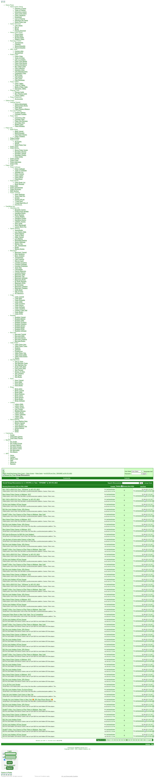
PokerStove (18, 179)
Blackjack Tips (20, 276)
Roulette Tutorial (20, 317)
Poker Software (20, 169)
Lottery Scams (19, 407)
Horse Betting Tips (21, 426)
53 (122, 740)
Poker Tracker (19, 174)
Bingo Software (20, 401)
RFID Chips (18, 75)
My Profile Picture (16, 443)
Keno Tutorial (19, 380)
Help (11, 460)
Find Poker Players (16, 438)
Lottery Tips (19, 416)
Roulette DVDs (20, 329)
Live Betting (19, 239)
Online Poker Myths (21, 106)
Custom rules (19, 51)
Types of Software (21, 170)
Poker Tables (19, 83)
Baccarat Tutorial (20, 334)
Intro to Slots (19, 361)
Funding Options (20, 112)
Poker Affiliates (20, 126)
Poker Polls (14, 164)
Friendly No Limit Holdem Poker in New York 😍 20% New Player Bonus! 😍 (28, 699)
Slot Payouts (19, 370)
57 (131, 740)
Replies (118, 486)
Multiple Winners (20, 411)
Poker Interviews (15, 162)
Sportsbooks (19, 230)
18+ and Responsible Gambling (69, 776)
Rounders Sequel (20, 153)
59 (136, 740)
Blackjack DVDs (20, 283)
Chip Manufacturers (21, 71)
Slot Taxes (18, 375)
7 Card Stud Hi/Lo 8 (21, 203)
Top (152, 744)
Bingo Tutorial (19, 390)
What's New (14, 459)
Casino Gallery (19, 95)
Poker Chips (19, 56)
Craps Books (19, 312)
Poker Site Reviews (21, 121)
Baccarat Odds (20, 336)
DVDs (17, 431)
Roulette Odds (19, 320)
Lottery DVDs (19, 418)
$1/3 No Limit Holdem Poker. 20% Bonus (16, 509)
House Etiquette (20, 46)
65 (138, 740)
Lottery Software (20, 414)
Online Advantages (21, 104)
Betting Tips (19, 244)
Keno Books (19, 385)
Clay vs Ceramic (20, 59)
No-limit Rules (19, 37)
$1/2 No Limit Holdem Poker (12, 639)
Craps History (19, 305)
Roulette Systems (21, 322)
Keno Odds (18, 382)
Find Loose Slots (20, 368)
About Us (13, 462)
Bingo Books (19, 399)
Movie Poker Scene (21, 150)
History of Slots (20, 372)
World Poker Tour (20, 145)
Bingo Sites (18, 389)
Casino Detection (20, 271)
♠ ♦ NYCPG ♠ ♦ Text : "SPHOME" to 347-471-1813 (58, 473)
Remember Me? (148, 471)
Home (12, 455)
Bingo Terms (19, 396)
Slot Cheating (19, 373)
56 (129, 740)
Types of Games (20, 10)
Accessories (19, 99)
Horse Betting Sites (21, 421)
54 (124, 740)
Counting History (20, 273)
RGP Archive (14, 191)
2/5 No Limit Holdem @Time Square (14, 504)
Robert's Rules (19, 39)
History (17, 358)
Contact (12, 457)
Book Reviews (19, 184)
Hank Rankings (20, 194)
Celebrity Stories (20, 222)
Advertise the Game (21, 20)
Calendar (127, 478)
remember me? (11, 759)
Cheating (18, 44)
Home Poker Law (20, 22)
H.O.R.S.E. (18, 204)
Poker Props (14, 160)
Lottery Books (19, 413)
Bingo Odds (18, 392)
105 (141, 740)
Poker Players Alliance (22, 109)
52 (119, 740)
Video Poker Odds (21, 355)
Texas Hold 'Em (20, 196)
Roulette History (20, 326)
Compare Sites (20, 119)
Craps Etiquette (20, 300)
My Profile (13, 442)
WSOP (17, 143)
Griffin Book (19, 290)
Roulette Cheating (20, 324)
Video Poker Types (21, 346)
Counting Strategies (21, 266)
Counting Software (21, 264)
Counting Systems (21, 262)
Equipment (18, 17)
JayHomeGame (110, 489)
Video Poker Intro (20, 344)
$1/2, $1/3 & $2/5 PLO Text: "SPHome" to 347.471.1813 (21, 489)
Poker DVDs (19, 157)
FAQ (17, 478)
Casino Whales (20, 216)
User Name (128, 471)
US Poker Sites (20, 123)
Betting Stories (20, 249)
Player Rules (19, 34)
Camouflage (19, 269)
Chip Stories (19, 77)
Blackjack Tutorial (21, 252)
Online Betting (19, 233)
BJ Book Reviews (20, 281)
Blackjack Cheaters (21, 288)
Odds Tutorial (19, 237)
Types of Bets (19, 235)
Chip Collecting (20, 68)
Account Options (15, 445)
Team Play (18, 268)
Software (18, 349)
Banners (13, 464)
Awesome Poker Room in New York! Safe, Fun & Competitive (23, 614)
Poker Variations (20, 15)
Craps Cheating (20, 309)
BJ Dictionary (19, 285)
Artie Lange (18, 223)
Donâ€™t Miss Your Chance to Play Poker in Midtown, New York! (24, 514)
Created (113, 486)
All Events (18, 141)
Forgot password (9, 765)
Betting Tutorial (20, 423)
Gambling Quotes (20, 218)
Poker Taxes (14, 146)
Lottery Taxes (19, 406)
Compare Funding (20, 114)
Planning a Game (20, 8)
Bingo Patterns (20, 394)
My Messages (15, 450)
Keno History (19, 384)
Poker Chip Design (21, 63)
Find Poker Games (16, 436)
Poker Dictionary (15, 189)
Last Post (143, 486)
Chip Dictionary (20, 80)
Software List (19, 172)
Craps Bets (18, 298)
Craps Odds (19, 302)
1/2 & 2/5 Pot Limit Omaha (11, 684)
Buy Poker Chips (20, 66)
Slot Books (18, 377)
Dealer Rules (19, 36)
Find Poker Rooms (21, 135)
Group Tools (148, 483)
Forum (12, 435)
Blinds (17, 29)
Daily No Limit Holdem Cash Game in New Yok (18, 694)
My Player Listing (16, 448)
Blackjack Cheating (21, 286)
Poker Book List (20, 182)
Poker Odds (14, 186)
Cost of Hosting (20, 19)
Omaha (17, 198)
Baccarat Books (20, 341)
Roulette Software (20, 331)
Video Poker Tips (20, 353)
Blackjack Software (21, 278)
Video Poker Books (21, 356)
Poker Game (39, 473)
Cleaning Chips (20, 70)
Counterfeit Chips (20, 73)
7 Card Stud (19, 201)
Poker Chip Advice (21, 65)
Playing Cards (19, 92)
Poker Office (19, 177)
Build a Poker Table (21, 87)
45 (115, 740)
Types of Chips (20, 58)
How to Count (19, 261)
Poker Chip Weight (21, 61)
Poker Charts (19, 175)
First (108, 740)
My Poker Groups (16, 447)
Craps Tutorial (19, 297)
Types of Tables (20, 85)
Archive (147, 744)
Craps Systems (20, 303)
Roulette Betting (20, 319)
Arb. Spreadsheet (20, 245)
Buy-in (17, 27)
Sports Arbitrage (20, 242)
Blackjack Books (20, 280)
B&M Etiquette (19, 133)
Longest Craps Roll (21, 310)
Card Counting (19, 259)
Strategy (17, 348)
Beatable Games (20, 210)
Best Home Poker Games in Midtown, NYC (17, 494)
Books (17, 247)
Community (66, 478)
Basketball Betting (21, 240)
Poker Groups (30, 473)
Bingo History (19, 397)
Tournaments (19, 42)
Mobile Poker (19, 124)
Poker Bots (18, 107)
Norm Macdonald (20, 225)
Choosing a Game (21, 12)
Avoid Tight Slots (20, 367)
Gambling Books (20, 213)
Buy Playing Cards (21, 94)
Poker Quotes (14, 158)
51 (117, 740)
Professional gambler (22, 211)
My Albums (14, 452)
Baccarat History (20, 338)
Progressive (19, 351)
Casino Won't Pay (20, 227)
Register (9, 768)
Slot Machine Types (21, 363)
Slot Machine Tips (21, 365)
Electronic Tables (20, 88)
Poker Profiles (15, 138)
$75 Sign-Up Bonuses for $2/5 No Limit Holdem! (18, 534)
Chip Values (19, 25)
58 (134, 740)
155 (144, 740)
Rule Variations (20, 254)
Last (150, 740)
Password (127, 473)
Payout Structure (20, 30)
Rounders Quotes (20, 155)
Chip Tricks (18, 78)
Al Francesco (19, 293)
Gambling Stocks (20, 220)
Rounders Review (20, 152)
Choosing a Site (20, 117)
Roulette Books (20, 327)
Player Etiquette (20, 48)
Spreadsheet (19, 53)
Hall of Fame (19, 291)
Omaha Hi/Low (19, 199)
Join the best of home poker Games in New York (18, 539)
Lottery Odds (19, 404)
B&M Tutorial (19, 131)
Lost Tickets (19, 409)
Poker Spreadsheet (16, 187)
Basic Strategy (20, 256)
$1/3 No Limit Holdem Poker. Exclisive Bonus (18, 689)
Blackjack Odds (20, 274)
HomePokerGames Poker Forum (15, 473)
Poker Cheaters (20, 136)
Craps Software (20, 307)
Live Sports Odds (20, 232)
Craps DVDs (19, 314)
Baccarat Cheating (21, 339)
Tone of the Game (21, 13)
